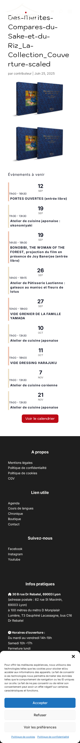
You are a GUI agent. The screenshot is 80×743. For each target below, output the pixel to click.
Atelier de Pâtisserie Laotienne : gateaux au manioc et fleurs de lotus (37, 287)
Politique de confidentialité (53, 736)
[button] (73, 656)
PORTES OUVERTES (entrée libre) (38, 198)
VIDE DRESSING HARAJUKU (33, 363)
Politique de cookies (23, 736)
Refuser (40, 715)
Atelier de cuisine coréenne (34, 385)
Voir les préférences (40, 727)
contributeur (23, 73)
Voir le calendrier (40, 418)
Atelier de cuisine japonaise (34, 340)
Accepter (40, 703)
